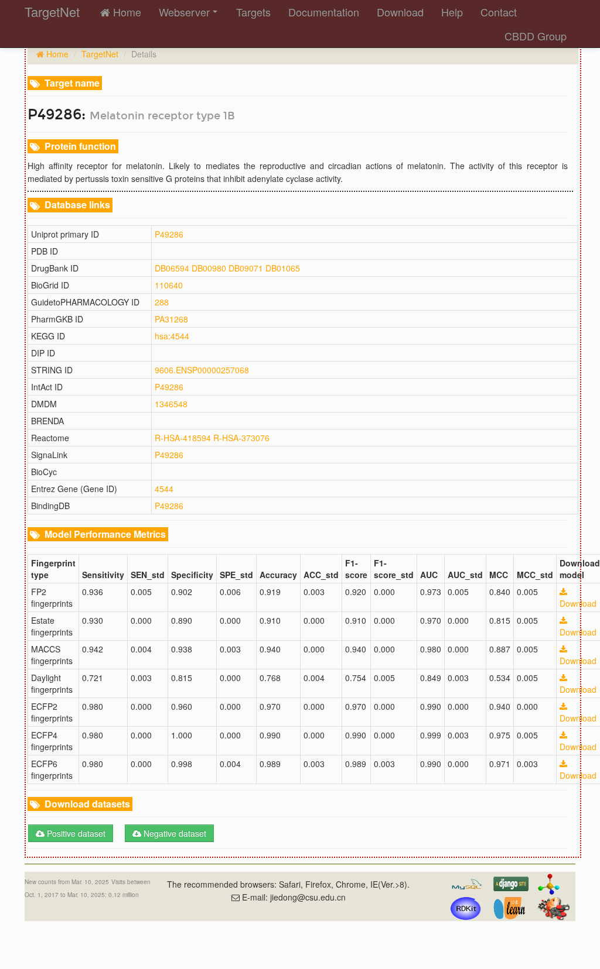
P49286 (169, 234)
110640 (169, 285)
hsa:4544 (172, 336)
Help (452, 11)
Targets (253, 11)
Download (400, 11)
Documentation (323, 11)
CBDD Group (535, 35)
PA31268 (171, 319)
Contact (498, 11)
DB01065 (282, 268)
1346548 (171, 404)
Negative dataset (173, 833)
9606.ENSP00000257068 (202, 370)
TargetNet (99, 54)
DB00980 (209, 268)
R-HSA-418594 (183, 438)
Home (125, 11)
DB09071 (246, 268)
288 (162, 302)
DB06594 (172, 268)
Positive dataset (75, 833)
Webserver (184, 11)
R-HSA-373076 (241, 438)
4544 (164, 488)
